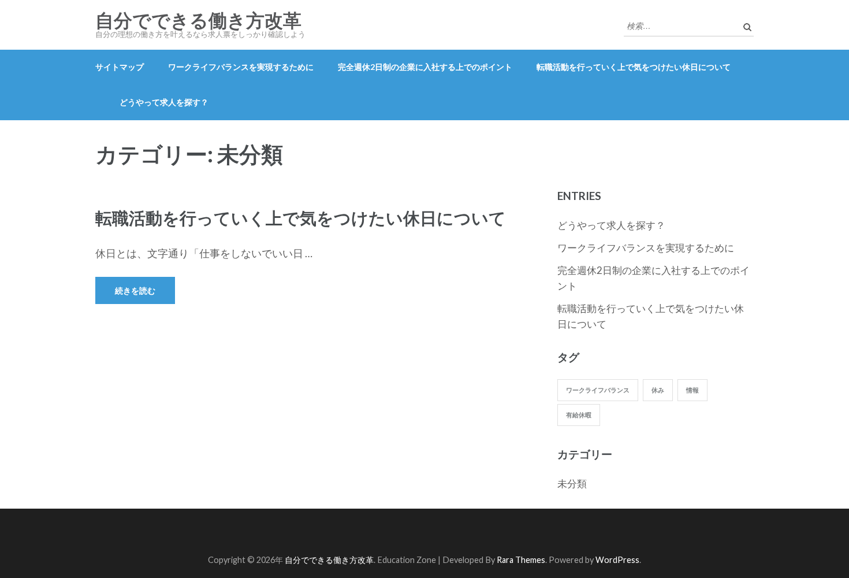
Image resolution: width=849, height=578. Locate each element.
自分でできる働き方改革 (198, 21)
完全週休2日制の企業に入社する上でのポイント (425, 67)
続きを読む (135, 290)
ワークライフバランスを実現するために (241, 67)
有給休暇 (578, 414)
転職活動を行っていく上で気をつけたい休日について (634, 67)
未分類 (572, 483)
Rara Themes (521, 560)
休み (657, 390)
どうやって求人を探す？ (164, 102)
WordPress (617, 560)
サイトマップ (119, 67)
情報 (692, 390)
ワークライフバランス (598, 390)
